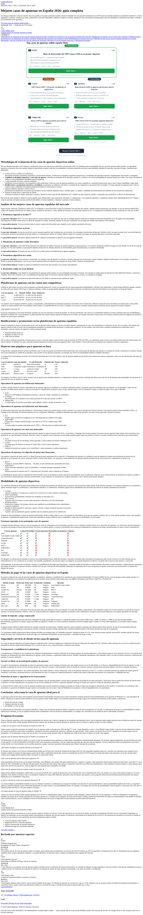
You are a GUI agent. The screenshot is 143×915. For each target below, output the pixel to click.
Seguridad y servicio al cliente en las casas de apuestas (19, 40)
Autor (3, 4)
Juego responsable (26, 903)
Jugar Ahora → (71, 71)
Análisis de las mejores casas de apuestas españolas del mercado (69, 37)
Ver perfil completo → (8, 830)
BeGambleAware (26, 895)
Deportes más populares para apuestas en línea (52, 38)
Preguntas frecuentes (82, 40)
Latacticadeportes (6, 2)
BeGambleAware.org (81, 155)
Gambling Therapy (11, 895)
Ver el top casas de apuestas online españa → (16, 23)
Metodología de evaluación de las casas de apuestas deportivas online (24, 37)
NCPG (36, 895)
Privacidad (4, 903)
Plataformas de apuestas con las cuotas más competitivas (110, 37)
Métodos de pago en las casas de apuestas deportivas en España (114, 38)
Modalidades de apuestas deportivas (81, 38)
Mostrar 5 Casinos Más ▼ (71, 151)
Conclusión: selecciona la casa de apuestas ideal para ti (56, 40)
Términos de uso (13, 903)
